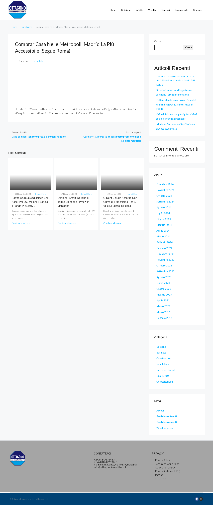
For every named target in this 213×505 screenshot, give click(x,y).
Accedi (160, 410)
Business (161, 352)
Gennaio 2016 (164, 317)
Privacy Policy (162, 460)
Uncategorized (164, 381)
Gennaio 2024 (164, 248)
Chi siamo (126, 9)
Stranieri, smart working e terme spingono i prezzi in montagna (73, 202)
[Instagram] (201, 499)
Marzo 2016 (163, 311)
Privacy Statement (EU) (167, 471)
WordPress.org (165, 427)
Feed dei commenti (166, 422)
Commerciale (181, 9)
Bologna (161, 346)
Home (113, 9)
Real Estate (162, 375)
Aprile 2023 (163, 300)
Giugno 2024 (163, 218)
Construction (163, 358)
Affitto (139, 9)
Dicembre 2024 (165, 184)
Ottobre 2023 (164, 265)
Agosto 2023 (163, 277)
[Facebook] (197, 499)
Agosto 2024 (163, 207)
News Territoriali (165, 369)
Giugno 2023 (163, 288)
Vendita (152, 9)
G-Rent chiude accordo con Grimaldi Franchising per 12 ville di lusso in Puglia (120, 202)
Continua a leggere (21, 223)
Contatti (197, 9)
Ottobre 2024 (164, 195)
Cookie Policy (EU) (165, 467)
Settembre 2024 (165, 201)
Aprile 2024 (163, 230)
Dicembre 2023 (165, 253)
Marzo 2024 (163, 236)
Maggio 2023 (164, 294)
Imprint (159, 474)
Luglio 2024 (163, 213)
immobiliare (26, 27)
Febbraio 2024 (164, 242)
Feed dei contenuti (166, 416)
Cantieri (165, 9)
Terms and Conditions (167, 463)
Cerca (157, 41)
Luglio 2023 (163, 282)
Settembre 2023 (165, 271)
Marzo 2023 (163, 306)
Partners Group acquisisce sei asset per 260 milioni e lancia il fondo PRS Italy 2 (30, 202)
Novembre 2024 (165, 189)
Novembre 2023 (165, 259)
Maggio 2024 (164, 224)
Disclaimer (160, 478)
